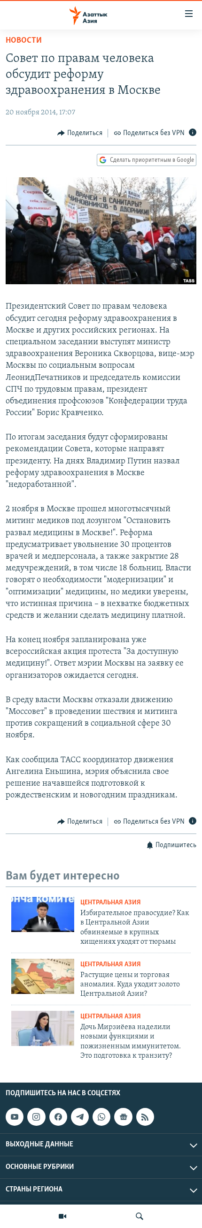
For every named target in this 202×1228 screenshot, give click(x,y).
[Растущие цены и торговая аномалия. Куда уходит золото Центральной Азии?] (42, 976)
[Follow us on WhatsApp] (101, 1117)
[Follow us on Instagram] (36, 1117)
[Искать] (139, 1216)
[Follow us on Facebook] (58, 1117)
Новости (24, 41)
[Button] (79, 133)
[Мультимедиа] (62, 1216)
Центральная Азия (110, 902)
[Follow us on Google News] (123, 1117)
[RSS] (145, 1117)
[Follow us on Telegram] (80, 1117)
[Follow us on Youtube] (14, 1117)
